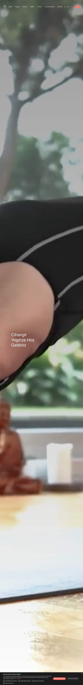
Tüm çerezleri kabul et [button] (59, 678)
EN (65, 6)
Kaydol (77, 6)
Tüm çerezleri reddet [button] (73, 678)
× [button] (81, 673)
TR (68, 6)
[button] (28, 683)
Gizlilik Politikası (18, 678)
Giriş (72, 6)
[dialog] (41, 678)
